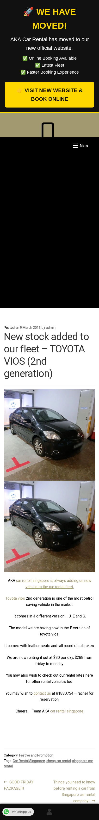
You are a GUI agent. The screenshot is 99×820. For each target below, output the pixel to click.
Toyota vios (15, 598)
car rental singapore (66, 711)
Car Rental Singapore (29, 761)
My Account (49, 812)
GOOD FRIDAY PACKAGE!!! (18, 785)
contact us (42, 693)
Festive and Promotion (36, 755)
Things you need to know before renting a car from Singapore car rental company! (74, 791)
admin (51, 328)
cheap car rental (58, 761)
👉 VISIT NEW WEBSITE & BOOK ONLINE (50, 94)
